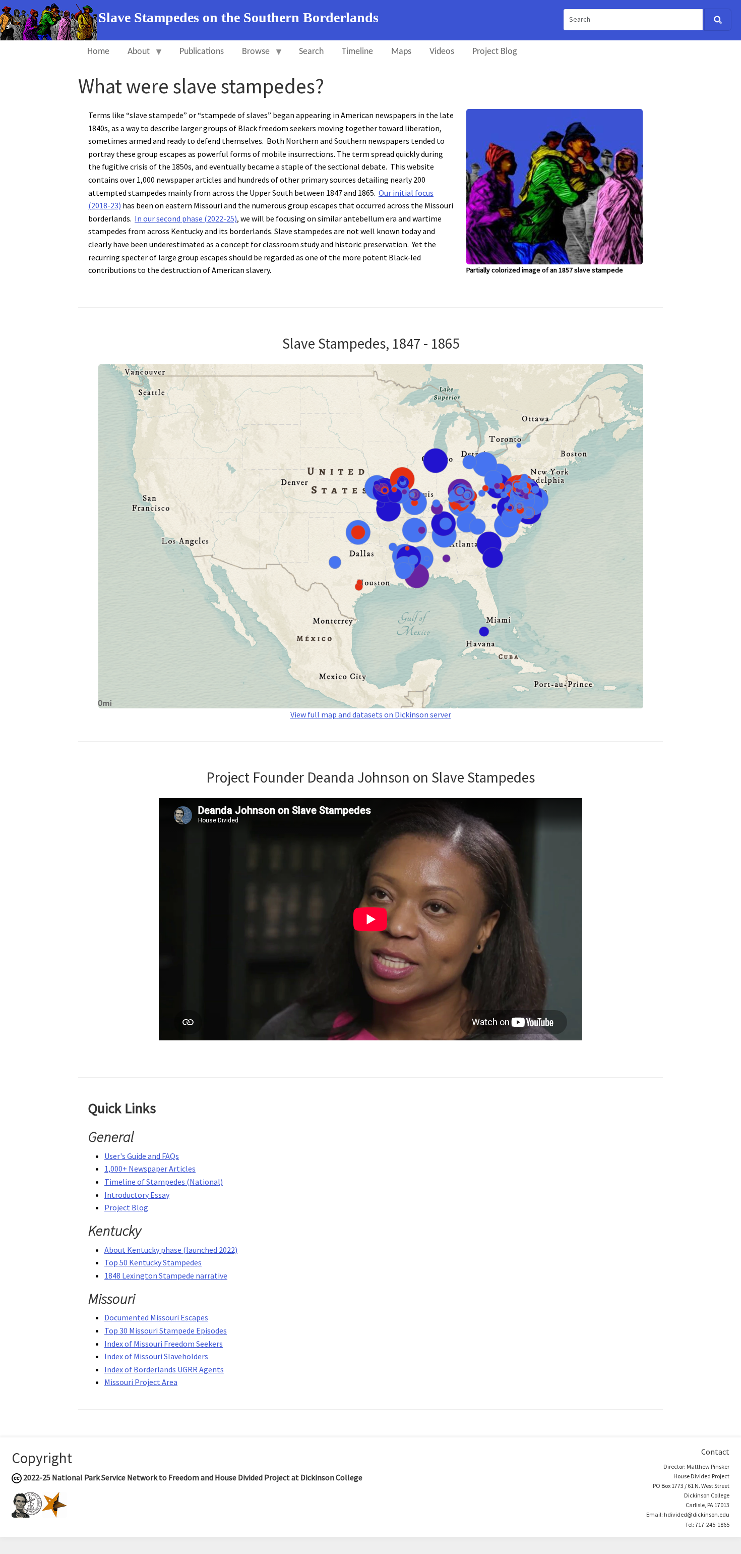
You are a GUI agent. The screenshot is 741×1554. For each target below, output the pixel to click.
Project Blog (126, 1207)
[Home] (49, 19)
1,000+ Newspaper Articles (150, 1168)
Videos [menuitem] (441, 52)
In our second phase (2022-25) (186, 218)
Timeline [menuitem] (357, 52)
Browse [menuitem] (251, 56)
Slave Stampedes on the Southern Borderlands (238, 17)
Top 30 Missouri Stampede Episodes (165, 1330)
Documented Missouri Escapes (156, 1317)
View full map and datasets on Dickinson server (370, 714)
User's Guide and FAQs (141, 1156)
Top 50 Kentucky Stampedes (153, 1262)
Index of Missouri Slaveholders (156, 1356)
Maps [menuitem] (401, 52)
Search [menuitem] (311, 52)
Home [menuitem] (98, 52)
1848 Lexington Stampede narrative (165, 1275)
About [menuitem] (134, 56)
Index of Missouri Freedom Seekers (163, 1344)
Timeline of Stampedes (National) (163, 1182)
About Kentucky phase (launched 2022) (170, 1250)
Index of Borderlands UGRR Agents (164, 1369)
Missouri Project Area (140, 1382)
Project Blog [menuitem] (494, 52)
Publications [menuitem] (201, 52)
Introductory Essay (136, 1195)
